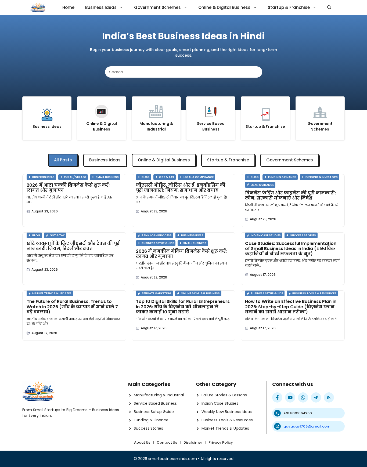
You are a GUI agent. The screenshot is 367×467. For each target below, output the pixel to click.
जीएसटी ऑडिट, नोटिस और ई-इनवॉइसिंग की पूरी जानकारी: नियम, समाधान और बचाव (180, 187)
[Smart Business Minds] (38, 7)
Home (68, 7)
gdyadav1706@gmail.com (306, 426)
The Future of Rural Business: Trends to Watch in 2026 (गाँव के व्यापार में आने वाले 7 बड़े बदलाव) (72, 306)
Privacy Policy (220, 442)
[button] (329, 7)
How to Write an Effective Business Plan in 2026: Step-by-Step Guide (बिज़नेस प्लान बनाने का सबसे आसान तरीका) (290, 306)
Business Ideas (101, 7)
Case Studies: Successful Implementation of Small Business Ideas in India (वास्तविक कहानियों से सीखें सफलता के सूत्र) (290, 248)
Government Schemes (157, 7)
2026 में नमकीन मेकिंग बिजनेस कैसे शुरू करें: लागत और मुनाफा (181, 253)
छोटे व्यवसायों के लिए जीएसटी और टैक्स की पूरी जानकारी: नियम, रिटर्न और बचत (74, 246)
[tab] (63, 160)
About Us (142, 442)
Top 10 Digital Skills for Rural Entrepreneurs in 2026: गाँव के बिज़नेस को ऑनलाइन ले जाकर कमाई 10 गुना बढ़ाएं (183, 306)
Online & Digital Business (224, 7)
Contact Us (167, 442)
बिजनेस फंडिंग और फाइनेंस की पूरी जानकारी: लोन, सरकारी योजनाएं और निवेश (290, 195)
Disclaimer (193, 442)
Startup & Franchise (289, 7)
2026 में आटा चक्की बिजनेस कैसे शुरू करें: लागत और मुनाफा (68, 187)
